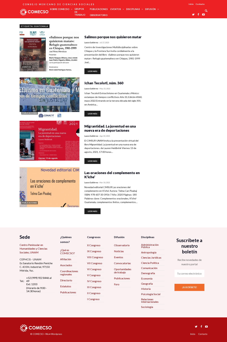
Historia (146, 288)
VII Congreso (94, 263)
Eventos (118, 257)
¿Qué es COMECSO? (67, 251)
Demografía (148, 273)
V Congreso (94, 275)
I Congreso (93, 299)
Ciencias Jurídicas (151, 257)
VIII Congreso (95, 257)
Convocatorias (122, 263)
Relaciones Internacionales (150, 300)
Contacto (200, 4)
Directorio (66, 280)
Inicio (191, 4)
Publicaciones (68, 292)
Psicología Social (150, 294)
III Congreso (94, 287)
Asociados (66, 265)
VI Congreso (94, 269)
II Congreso (93, 293)
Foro (116, 284)
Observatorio (122, 245)
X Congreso (93, 245)
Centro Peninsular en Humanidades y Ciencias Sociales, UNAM (33, 248)
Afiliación (65, 259)
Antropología (148, 252)
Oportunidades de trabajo (122, 271)
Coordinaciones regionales (69, 273)
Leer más (92, 71)
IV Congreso (94, 281)
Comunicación (149, 268)
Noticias (119, 251)
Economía (146, 278)
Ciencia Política (150, 262)
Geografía (147, 283)
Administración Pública (150, 246)
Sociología (147, 306)
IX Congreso (94, 251)
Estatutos (65, 286)
